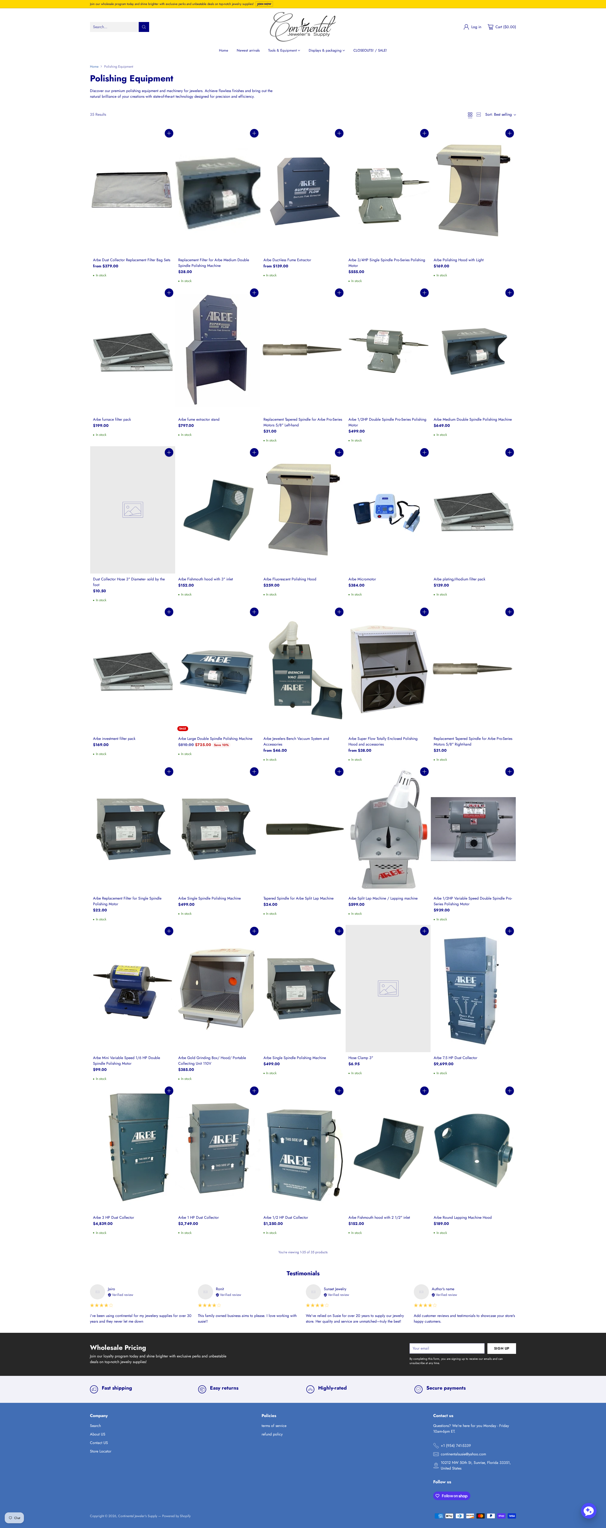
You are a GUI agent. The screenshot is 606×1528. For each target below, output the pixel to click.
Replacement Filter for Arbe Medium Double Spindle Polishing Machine (213, 262)
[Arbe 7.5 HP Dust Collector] (473, 988)
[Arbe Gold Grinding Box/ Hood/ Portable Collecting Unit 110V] (217, 988)
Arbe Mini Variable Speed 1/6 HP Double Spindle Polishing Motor (126, 1060)
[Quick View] (169, 143)
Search (95, 1425)
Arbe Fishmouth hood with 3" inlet (205, 579)
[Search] (144, 27)
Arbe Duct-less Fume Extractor (287, 260)
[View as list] (478, 114)
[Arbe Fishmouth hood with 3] (217, 510)
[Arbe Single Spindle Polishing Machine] (217, 829)
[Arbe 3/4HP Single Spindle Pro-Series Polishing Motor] (388, 190)
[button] (589, 1511)
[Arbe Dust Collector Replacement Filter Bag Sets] (132, 190)
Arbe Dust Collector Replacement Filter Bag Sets (131, 260)
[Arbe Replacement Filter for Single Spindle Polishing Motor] (132, 829)
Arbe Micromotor (362, 579)
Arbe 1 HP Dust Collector (198, 1217)
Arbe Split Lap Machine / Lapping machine (383, 898)
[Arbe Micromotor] (388, 510)
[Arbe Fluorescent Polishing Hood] (303, 510)
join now (264, 4)
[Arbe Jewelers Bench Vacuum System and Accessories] (303, 669)
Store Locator (100, 1451)
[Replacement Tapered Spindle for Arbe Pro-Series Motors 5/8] (303, 350)
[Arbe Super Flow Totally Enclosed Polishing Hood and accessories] (388, 669)
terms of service (274, 1425)
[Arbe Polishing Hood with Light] (473, 190)
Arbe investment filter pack (114, 738)
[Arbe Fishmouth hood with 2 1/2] (388, 1148)
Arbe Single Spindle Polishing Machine (209, 898)
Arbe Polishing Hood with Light (459, 260)
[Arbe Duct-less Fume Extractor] (303, 190)
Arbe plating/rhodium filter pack (459, 579)
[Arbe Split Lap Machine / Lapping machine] (388, 829)
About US (97, 1434)
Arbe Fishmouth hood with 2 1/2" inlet (379, 1217)
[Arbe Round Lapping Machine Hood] (473, 1148)
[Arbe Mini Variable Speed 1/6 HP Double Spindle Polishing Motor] (132, 988)
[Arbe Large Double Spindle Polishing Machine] (217, 669)
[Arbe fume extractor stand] (217, 350)
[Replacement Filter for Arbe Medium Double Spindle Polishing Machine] (217, 190)
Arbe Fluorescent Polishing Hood (289, 579)
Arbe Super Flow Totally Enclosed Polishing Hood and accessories (383, 741)
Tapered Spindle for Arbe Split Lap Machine (298, 898)
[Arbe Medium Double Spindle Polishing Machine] (473, 350)
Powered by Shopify (176, 1516)
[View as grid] (470, 114)
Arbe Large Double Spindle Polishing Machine (215, 738)
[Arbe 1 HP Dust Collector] (217, 1148)
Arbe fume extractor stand (198, 419)
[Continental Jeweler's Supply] (303, 27)
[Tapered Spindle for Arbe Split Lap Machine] (303, 829)
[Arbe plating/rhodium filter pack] (473, 510)
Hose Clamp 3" (360, 1057)
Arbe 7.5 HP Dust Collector (455, 1057)
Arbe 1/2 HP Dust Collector (285, 1217)
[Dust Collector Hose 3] (132, 510)
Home (94, 66)
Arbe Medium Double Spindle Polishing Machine (473, 419)
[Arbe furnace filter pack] (132, 350)
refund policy (272, 1434)
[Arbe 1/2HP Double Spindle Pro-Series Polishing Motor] (388, 350)
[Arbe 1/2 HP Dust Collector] (303, 1148)
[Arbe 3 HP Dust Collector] (132, 1148)
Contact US (99, 1442)
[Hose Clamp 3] (388, 988)
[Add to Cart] (169, 133)
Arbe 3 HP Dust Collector (113, 1217)
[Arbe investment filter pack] (132, 669)
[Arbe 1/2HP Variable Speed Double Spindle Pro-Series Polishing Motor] (473, 829)
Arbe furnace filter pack (112, 419)
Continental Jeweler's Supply (137, 1516)
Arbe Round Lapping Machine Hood (463, 1217)
